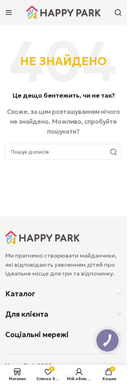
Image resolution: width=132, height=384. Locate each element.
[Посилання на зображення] (42, 236)
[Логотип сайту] (63, 11)
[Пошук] (118, 12)
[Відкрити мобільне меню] (9, 12)
